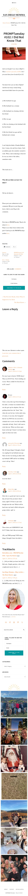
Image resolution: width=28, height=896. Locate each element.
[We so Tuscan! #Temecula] (14, 813)
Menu (14, 2)
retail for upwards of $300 (13, 71)
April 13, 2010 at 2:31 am (14, 397)
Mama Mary (11, 489)
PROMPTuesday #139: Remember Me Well (19, 253)
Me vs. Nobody (5, 260)
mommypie (11, 520)
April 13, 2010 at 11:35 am (14, 522)
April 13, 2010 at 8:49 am (14, 473)
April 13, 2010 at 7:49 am (14, 445)
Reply (4, 389)
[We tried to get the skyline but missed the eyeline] (14, 731)
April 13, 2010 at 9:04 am (14, 491)
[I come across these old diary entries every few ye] (14, 786)
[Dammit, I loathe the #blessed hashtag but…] (14, 704)
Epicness (4, 252)
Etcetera (14, 44)
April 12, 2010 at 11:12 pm (15, 371)
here (8, 225)
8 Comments (18, 269)
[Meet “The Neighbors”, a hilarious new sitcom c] (14, 868)
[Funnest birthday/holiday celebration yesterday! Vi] (14, 841)
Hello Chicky (19, 893)
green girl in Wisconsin (14, 443)
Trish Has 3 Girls (12, 472)
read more (13, 616)
